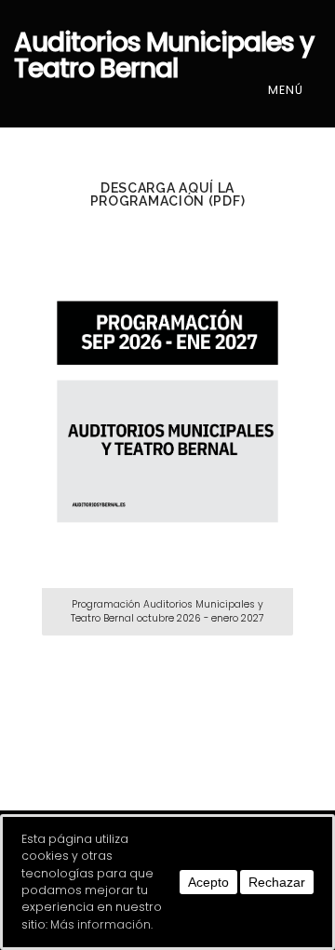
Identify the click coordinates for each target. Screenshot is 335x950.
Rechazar (276, 882)
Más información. (101, 924)
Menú (287, 90)
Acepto (208, 882)
